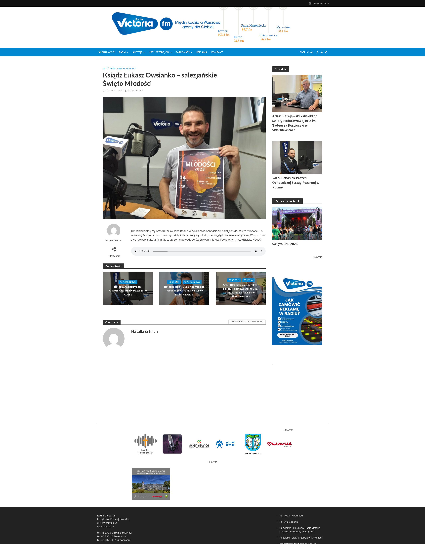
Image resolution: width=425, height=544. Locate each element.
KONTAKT (217, 52)
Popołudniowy (126, 68)
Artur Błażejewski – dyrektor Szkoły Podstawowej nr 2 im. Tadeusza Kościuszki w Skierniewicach (241, 290)
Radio (122, 52)
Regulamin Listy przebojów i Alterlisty (300, 537)
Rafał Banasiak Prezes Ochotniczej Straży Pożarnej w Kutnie (128, 290)
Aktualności (106, 52)
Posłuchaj (306, 52)
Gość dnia (109, 68)
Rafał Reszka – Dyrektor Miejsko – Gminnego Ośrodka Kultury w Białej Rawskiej (184, 290)
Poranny (248, 280)
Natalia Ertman (135, 90)
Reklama (201, 52)
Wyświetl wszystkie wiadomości (247, 321)
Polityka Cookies (288, 521)
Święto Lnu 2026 (285, 244)
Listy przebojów (159, 52)
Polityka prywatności (291, 515)
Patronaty (183, 52)
